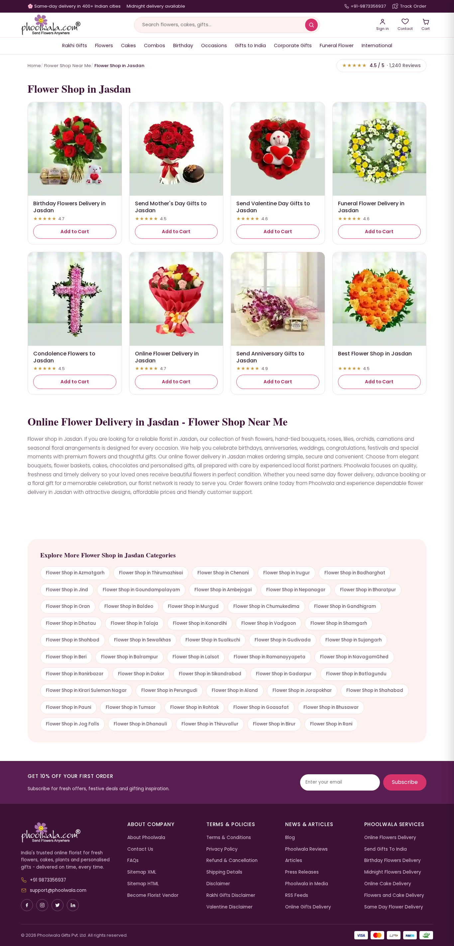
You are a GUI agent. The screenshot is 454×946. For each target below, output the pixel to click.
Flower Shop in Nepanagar (295, 590)
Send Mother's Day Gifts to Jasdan (171, 207)
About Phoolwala (146, 837)
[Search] (311, 25)
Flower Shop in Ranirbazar (74, 674)
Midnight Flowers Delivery (392, 872)
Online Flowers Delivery (390, 837)
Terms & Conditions (228, 837)
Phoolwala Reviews (306, 849)
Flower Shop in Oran (68, 606)
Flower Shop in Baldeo (128, 606)
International (377, 45)
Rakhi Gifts (74, 45)
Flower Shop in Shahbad (72, 640)
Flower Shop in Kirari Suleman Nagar (86, 690)
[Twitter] (57, 905)
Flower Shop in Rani (331, 724)
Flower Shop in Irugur (286, 573)
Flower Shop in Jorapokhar (302, 690)
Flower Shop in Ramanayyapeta (269, 657)
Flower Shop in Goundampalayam (141, 590)
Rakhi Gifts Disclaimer (230, 895)
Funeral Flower (337, 45)
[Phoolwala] (69, 832)
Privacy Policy (222, 849)
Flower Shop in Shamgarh (338, 623)
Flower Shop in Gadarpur (283, 674)
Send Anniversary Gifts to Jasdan (270, 357)
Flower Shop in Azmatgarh (75, 573)
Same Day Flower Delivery (393, 907)
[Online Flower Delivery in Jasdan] (176, 299)
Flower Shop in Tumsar (131, 707)
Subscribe (405, 782)
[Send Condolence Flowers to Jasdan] (75, 299)
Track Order (413, 6)
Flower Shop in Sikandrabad (210, 674)
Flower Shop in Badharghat (354, 573)
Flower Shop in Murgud (193, 606)
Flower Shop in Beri (66, 657)
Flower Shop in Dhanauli (140, 724)
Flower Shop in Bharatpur (368, 590)
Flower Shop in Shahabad (374, 690)
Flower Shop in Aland (235, 690)
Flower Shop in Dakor (141, 674)
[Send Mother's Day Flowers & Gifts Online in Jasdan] (176, 149)
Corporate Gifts (293, 45)
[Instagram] (42, 905)
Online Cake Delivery (387, 884)
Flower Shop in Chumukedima (266, 606)
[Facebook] (27, 905)
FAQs (133, 860)
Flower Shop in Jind (67, 590)
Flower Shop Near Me (67, 65)
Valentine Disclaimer (229, 907)
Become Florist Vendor (152, 895)
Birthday (183, 45)
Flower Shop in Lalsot (195, 657)
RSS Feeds (296, 895)
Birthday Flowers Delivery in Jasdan (69, 207)
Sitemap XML (141, 872)
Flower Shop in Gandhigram (345, 606)
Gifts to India (250, 45)
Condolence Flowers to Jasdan (64, 357)
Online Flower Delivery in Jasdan (167, 357)
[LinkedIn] (73, 905)
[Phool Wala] (51, 25)
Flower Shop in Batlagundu (356, 674)
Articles (293, 860)
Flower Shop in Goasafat (261, 707)
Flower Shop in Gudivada (283, 640)
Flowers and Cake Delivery (394, 895)
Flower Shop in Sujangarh (353, 640)
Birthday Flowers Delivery (392, 860)
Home (34, 65)
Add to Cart (74, 232)
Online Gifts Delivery (308, 907)
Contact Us (140, 849)
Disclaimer (218, 884)
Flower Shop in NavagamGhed (354, 657)
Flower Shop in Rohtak (194, 707)
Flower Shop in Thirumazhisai (151, 573)
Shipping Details (224, 872)
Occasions (214, 45)
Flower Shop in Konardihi (200, 623)
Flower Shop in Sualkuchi (212, 640)
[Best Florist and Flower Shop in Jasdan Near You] (379, 299)
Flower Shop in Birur (274, 724)
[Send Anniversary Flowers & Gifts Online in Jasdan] (278, 299)
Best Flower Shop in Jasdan (375, 353)
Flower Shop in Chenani (223, 573)
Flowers (104, 45)
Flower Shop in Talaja (134, 623)
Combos (154, 45)
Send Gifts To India (385, 849)
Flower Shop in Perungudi (169, 690)
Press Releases (302, 872)
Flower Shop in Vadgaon (268, 623)
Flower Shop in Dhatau (71, 623)
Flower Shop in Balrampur (129, 657)
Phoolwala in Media (306, 884)
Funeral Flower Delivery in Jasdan (371, 207)
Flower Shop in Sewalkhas (142, 640)
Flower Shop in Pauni (68, 707)
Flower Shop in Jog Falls (72, 724)
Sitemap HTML (143, 884)
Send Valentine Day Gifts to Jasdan (273, 207)
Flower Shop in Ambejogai (223, 590)
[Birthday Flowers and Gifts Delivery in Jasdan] (75, 149)
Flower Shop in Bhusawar (331, 707)
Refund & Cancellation (232, 860)
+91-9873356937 (368, 6)
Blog (290, 837)
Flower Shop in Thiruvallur (209, 724)
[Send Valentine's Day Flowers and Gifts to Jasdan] (278, 149)
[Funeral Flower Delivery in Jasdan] (379, 149)
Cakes (128, 45)
